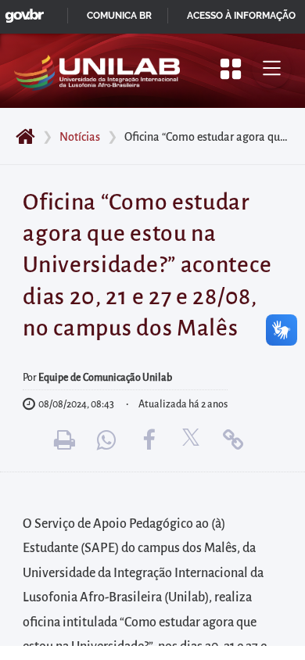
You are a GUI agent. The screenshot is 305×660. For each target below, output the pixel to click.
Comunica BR (119, 15)
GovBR (21, 11)
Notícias (79, 137)
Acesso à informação (241, 15)
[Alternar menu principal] (271, 68)
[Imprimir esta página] (64, 440)
